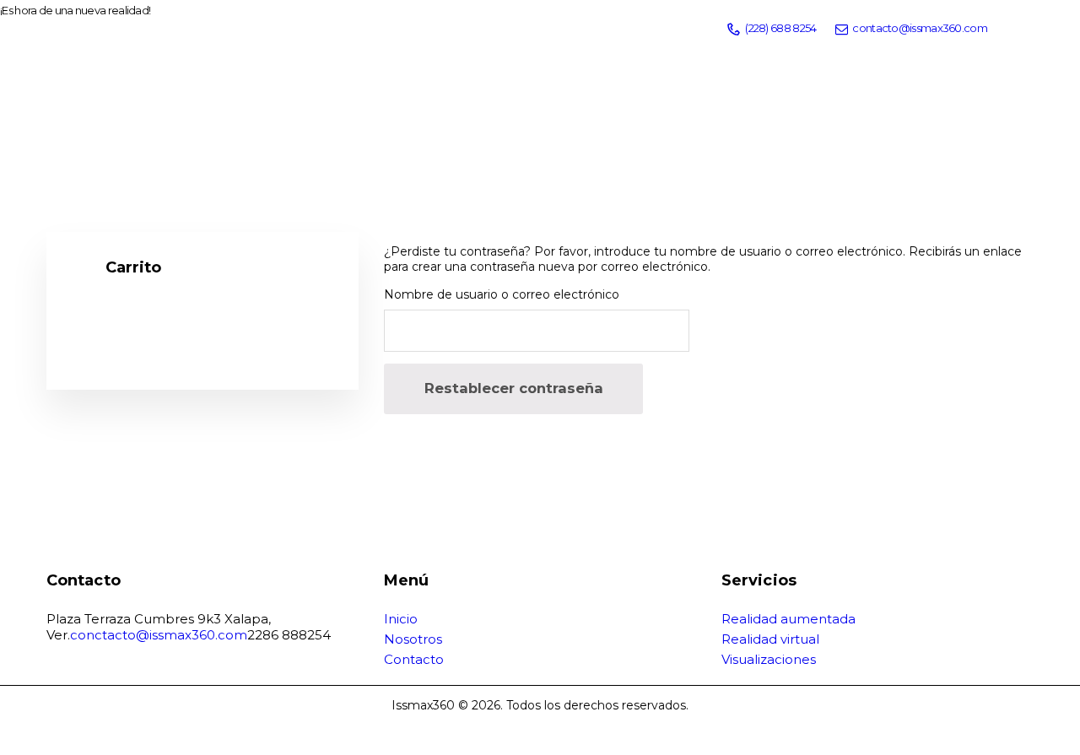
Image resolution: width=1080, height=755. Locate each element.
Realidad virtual (770, 639)
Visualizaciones (768, 659)
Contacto (414, 659)
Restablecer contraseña (513, 388)
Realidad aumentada (788, 619)
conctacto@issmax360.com (158, 635)
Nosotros (413, 639)
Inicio (401, 619)
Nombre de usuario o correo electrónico (501, 294)
